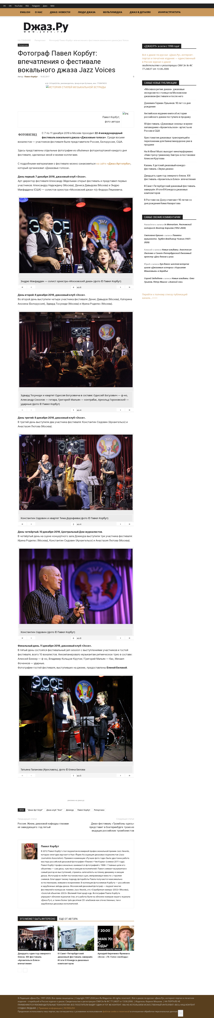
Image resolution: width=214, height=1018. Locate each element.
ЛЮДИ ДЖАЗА (86, 12)
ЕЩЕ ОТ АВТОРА (68, 919)
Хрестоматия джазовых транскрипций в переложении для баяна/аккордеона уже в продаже (168, 141)
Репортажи (40, 40)
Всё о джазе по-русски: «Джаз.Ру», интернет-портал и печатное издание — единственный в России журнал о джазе (168, 58)
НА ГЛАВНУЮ (24, 40)
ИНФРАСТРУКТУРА (169, 12)
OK (10, 6)
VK (4, 6)
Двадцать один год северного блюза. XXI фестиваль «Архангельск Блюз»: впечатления (170, 177)
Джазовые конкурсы (67, 949)
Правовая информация (50, 1008)
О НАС (38, 12)
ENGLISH (25, 12)
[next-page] (25, 970)
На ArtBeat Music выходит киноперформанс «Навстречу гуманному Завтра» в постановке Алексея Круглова (169, 155)
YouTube (18, 6)
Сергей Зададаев (153, 278)
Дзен (45, 6)
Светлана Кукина (153, 235)
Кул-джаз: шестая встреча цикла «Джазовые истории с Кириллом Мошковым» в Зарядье (166, 267)
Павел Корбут (31, 76)
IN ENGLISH (69, 1008)
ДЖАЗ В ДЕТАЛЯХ (140, 12)
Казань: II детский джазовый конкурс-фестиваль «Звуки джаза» (165, 167)
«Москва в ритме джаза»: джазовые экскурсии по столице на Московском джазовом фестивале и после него (165, 93)
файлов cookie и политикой (116, 1011)
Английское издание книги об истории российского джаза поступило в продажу (167, 115)
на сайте (113, 163)
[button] (192, 12)
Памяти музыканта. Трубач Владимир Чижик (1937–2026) (167, 239)
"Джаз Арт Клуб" (35, 810)
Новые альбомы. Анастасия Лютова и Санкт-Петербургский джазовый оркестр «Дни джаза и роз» (167, 253)
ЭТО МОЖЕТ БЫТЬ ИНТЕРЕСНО (37, 919)
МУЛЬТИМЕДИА (112, 12)
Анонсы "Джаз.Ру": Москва (110, 949)
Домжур (70, 810)
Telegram (36, 6)
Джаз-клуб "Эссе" (54, 810)
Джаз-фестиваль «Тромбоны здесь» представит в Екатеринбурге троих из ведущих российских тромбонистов (111, 827)
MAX (52, 6)
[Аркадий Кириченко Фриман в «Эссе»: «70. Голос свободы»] (116, 938)
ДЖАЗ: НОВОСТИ (60, 12)
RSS (27, 6)
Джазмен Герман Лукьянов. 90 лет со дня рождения (167, 105)
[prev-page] (20, 970)
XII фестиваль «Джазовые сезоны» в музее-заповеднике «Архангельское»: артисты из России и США (168, 127)
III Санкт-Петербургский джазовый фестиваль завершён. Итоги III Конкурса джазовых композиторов (169, 189)
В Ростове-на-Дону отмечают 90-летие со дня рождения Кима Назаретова (168, 202)
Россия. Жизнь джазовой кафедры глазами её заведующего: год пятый (43, 825)
